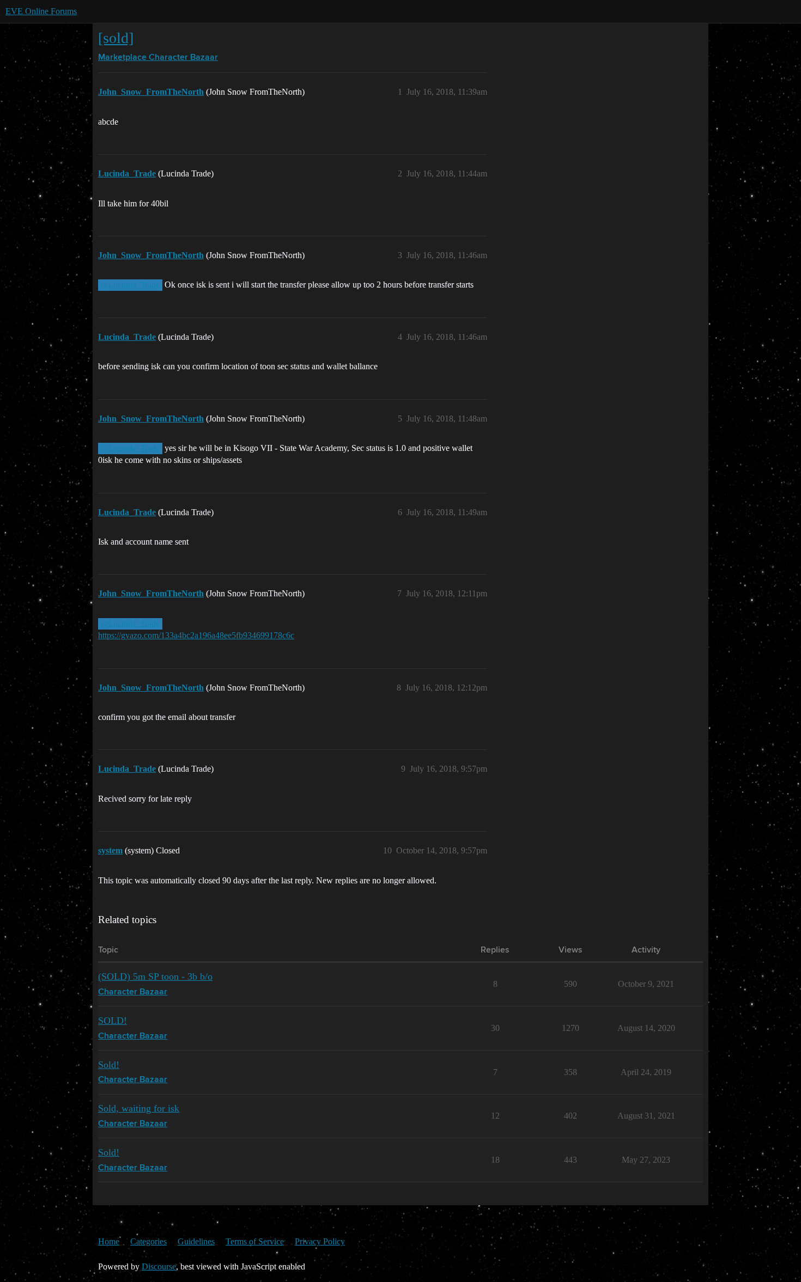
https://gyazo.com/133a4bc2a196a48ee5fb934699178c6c (196, 635)
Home (108, 1241)
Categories (148, 1241)
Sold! (108, 1064)
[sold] (116, 37)
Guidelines (196, 1241)
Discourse (159, 1266)
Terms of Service (255, 1241)
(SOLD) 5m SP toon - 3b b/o (155, 976)
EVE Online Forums (41, 11)
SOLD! (112, 1020)
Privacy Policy (320, 1241)
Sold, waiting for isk (138, 1108)
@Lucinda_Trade (130, 284)
